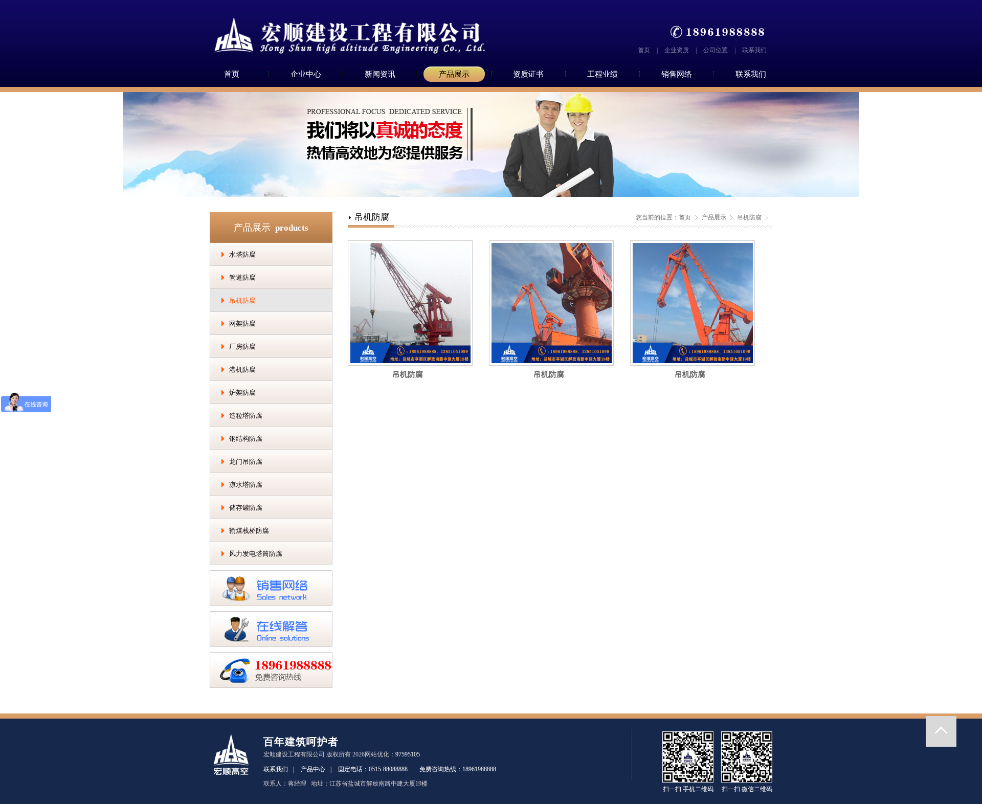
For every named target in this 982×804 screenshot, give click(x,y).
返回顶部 (941, 731)
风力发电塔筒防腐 (255, 553)
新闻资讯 (380, 74)
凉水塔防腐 (245, 484)
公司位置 (715, 50)
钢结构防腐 (245, 438)
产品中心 (313, 769)
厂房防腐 (242, 346)
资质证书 (528, 74)
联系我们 (754, 50)
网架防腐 (242, 323)
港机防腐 (242, 369)
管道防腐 (242, 277)
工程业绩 (602, 74)
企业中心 (306, 74)
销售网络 (676, 74)
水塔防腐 (242, 254)
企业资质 (676, 50)
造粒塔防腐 (245, 415)
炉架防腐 (242, 392)
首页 (644, 50)
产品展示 (454, 74)
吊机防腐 (242, 300)
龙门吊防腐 (245, 461)
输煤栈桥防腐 (249, 530)
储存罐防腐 (245, 507)
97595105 (407, 754)
